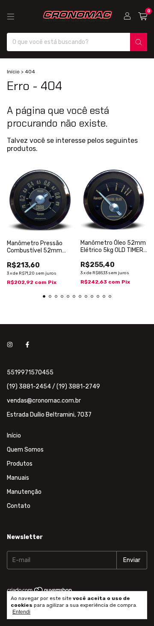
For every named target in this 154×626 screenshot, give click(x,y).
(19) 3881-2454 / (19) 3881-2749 (53, 386)
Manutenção (24, 492)
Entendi (21, 612)
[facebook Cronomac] (27, 344)
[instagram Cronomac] (10, 344)
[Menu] (11, 16)
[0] (142, 17)
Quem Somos (25, 449)
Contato (18, 506)
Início (13, 72)
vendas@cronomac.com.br (44, 400)
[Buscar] (138, 42)
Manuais (18, 477)
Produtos (20, 463)
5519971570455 (30, 372)
